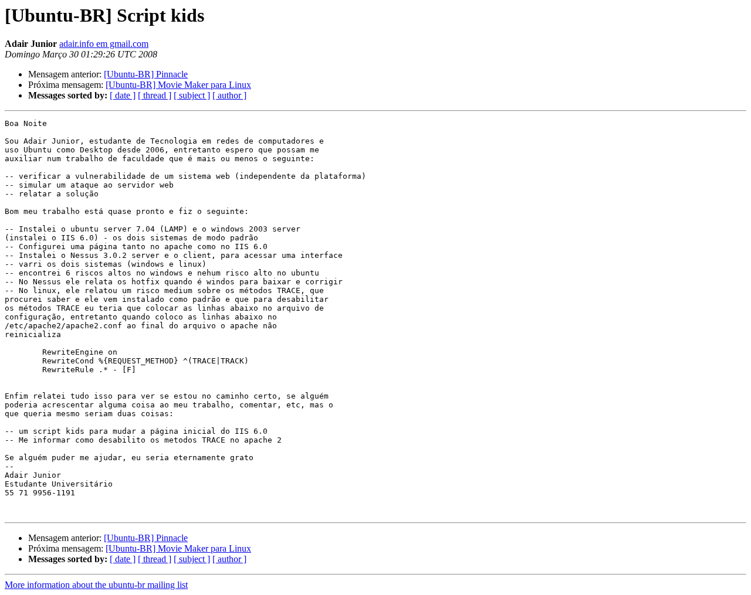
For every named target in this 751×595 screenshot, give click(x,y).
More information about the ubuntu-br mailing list (96, 585)
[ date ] (123, 95)
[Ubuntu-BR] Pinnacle (146, 74)
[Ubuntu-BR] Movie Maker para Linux (178, 85)
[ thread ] (154, 95)
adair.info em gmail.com (103, 44)
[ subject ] (192, 95)
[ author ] (229, 95)
